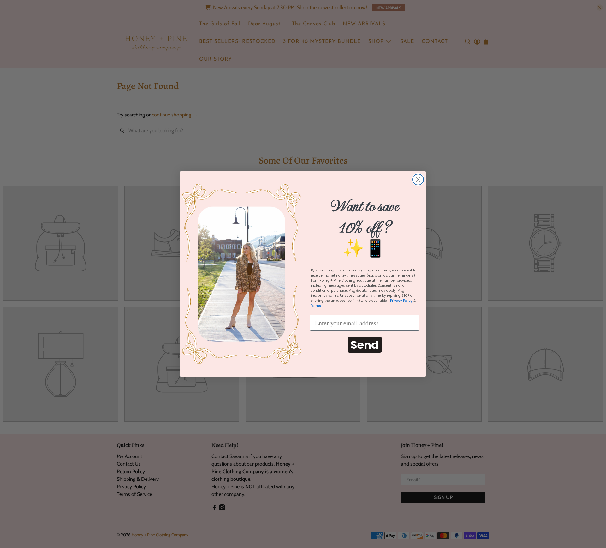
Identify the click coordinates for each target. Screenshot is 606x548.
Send (365, 345)
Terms (316, 305)
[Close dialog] (418, 179)
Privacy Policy (401, 300)
